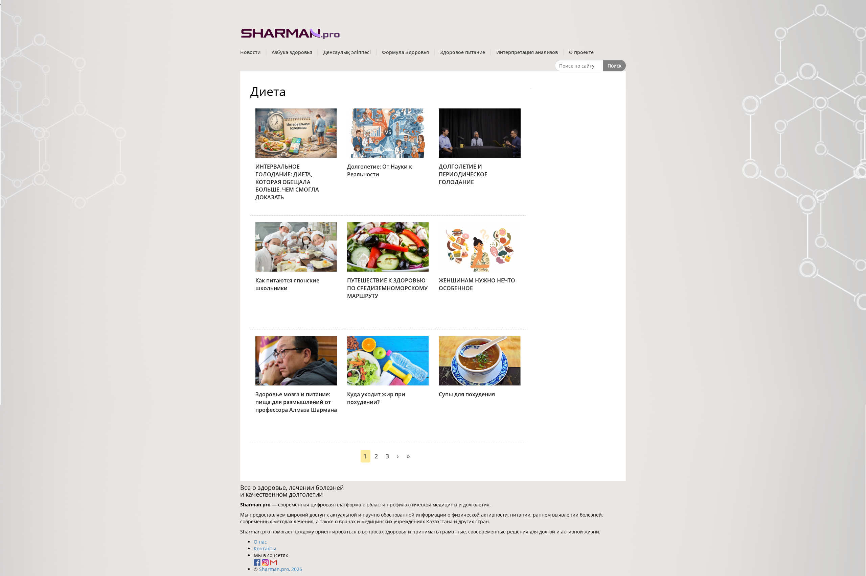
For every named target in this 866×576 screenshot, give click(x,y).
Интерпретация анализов (527, 52)
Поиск (614, 65)
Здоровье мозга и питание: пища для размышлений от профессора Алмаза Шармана (296, 402)
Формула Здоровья (405, 52)
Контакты (265, 548)
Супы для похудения (467, 394)
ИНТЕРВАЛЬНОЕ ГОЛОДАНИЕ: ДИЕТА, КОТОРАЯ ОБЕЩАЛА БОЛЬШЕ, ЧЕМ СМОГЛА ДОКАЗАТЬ (287, 182)
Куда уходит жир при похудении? (376, 398)
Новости (250, 52)
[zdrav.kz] (291, 32)
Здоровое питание (462, 52)
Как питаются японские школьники (287, 284)
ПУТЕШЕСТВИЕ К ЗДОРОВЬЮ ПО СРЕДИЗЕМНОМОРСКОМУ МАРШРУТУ (387, 288)
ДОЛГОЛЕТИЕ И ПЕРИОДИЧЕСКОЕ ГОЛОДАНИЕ (463, 174)
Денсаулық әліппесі (347, 52)
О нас (260, 542)
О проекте (581, 52)
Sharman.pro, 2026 (280, 569)
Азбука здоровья (292, 52)
